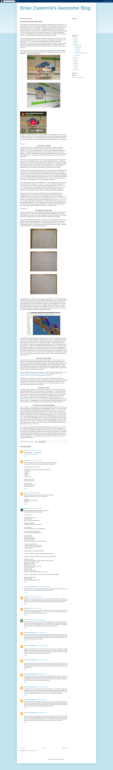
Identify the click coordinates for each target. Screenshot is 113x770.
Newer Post (23, 748)
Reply (25, 456)
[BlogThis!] (40, 442)
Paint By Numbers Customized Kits (49, 611)
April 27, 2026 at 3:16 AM (41, 659)
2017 (75, 57)
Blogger (62, 759)
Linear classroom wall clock (81, 53)
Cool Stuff (26, 508)
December (77, 45)
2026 (75, 38)
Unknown (26, 450)
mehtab (26, 596)
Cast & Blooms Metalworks (30, 586)
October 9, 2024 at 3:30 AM (43, 586)
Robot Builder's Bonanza (46, 375)
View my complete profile (77, 77)
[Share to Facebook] (43, 442)
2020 (75, 41)
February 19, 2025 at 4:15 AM (34, 596)
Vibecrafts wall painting (29, 632)
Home (44, 748)
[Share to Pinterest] (45, 442)
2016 (75, 59)
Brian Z (75, 75)
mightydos (26, 608)
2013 (75, 65)
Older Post (64, 748)
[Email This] (39, 442)
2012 (75, 67)
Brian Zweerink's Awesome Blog (55, 8)
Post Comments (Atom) (31, 750)
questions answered (61, 426)
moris (25, 493)
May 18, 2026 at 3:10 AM (41, 699)
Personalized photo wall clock (30, 454)
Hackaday (24, 176)
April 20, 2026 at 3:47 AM (41, 645)
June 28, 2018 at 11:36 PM (35, 450)
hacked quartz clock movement (42, 184)
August (76, 49)
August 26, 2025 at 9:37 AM (36, 608)
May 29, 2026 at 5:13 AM (41, 712)
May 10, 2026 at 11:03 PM (41, 687)
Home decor (27, 619)
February (77, 51)
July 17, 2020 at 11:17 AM (36, 460)
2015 (75, 61)
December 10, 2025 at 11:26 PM (37, 619)
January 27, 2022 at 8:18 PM (35, 508)
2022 (75, 39)
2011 (75, 69)
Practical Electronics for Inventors (36, 373)
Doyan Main (27, 460)
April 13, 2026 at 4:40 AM (41, 632)
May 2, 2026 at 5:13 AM (40, 674)
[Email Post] (36, 441)
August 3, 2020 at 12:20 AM (33, 493)
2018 (75, 43)
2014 (75, 63)
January (77, 55)
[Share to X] (42, 442)
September (77, 47)
